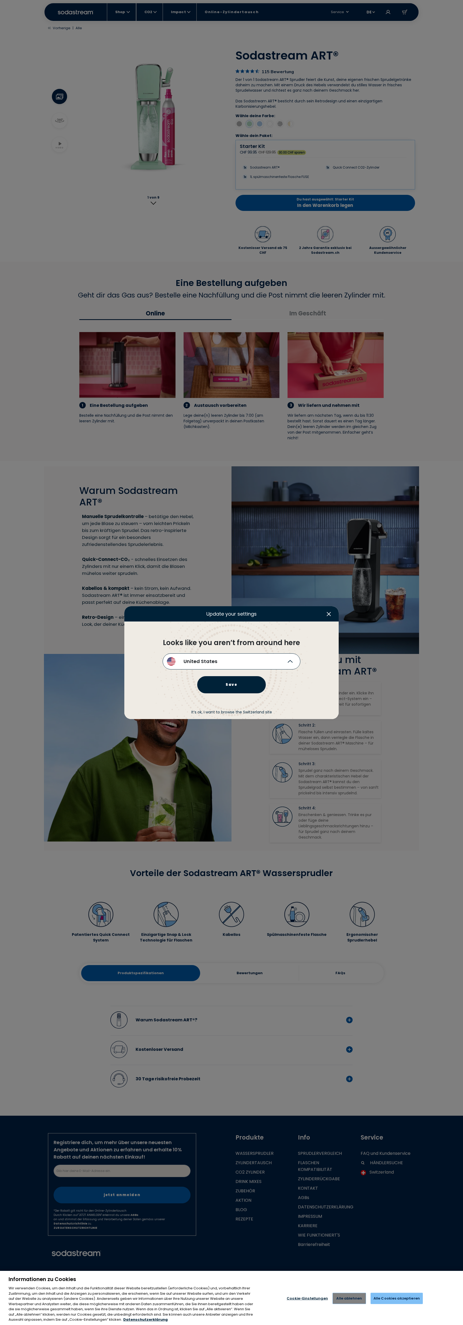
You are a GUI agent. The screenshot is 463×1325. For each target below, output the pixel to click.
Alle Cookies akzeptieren (397, 1298)
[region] (231, 1298)
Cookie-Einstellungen (307, 1298)
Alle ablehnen (349, 1298)
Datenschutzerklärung (145, 1319)
